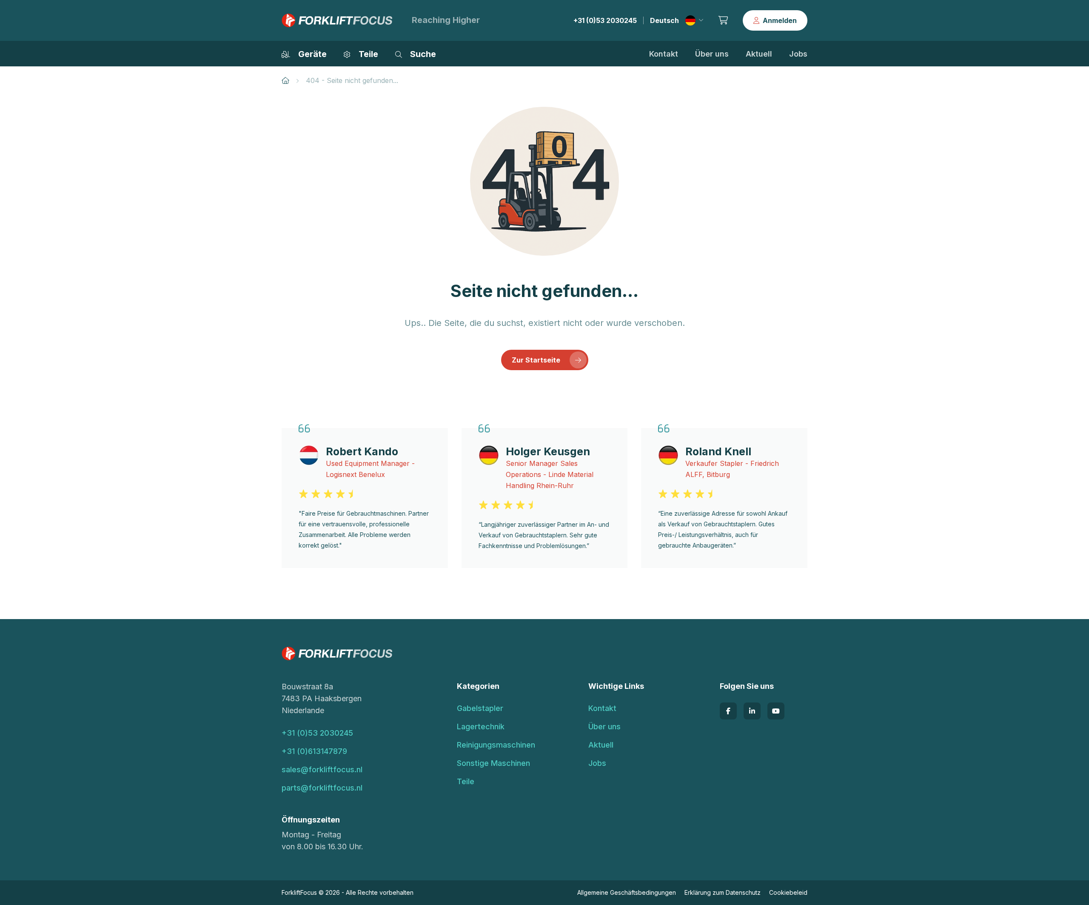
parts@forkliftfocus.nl (322, 787)
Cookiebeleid (788, 892)
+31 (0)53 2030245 (605, 20)
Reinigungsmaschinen (496, 744)
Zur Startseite (536, 360)
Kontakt (663, 53)
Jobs (798, 53)
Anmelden (780, 20)
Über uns (712, 53)
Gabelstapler (480, 708)
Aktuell (759, 53)
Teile (465, 781)
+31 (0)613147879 (314, 751)
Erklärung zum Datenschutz (722, 892)
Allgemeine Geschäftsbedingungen (626, 892)
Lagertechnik (481, 726)
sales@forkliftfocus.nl (322, 769)
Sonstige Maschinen (493, 763)
